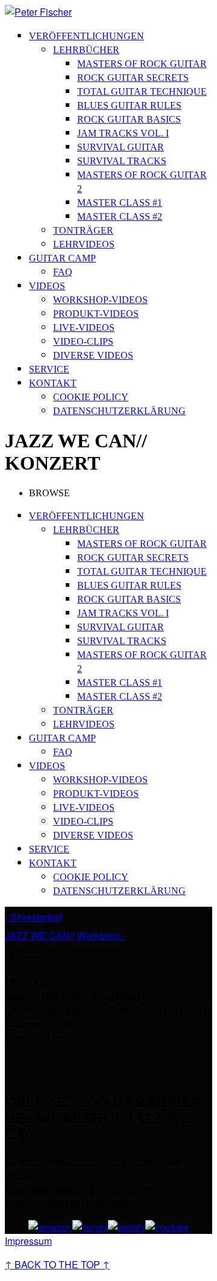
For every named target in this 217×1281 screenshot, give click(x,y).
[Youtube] (167, 1227)
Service (49, 369)
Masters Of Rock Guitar (142, 64)
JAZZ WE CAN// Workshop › (65, 935)
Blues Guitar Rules (129, 105)
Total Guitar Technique (142, 91)
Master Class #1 (119, 202)
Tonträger (83, 230)
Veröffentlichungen (86, 36)
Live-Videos (84, 327)
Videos (47, 286)
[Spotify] (126, 1227)
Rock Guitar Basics (129, 119)
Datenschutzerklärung (119, 411)
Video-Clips (83, 341)
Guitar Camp (62, 258)
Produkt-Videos (96, 313)
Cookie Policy (90, 397)
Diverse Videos (93, 355)
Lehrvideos (84, 244)
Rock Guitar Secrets (133, 77)
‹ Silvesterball (34, 917)
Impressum (28, 1241)
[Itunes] (90, 1227)
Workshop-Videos (100, 300)
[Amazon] (50, 1227)
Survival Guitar (120, 147)
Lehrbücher (86, 50)
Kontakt (53, 383)
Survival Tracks (121, 161)
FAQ (62, 272)
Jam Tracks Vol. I (123, 133)
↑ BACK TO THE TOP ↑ (57, 1264)
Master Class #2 (119, 216)
